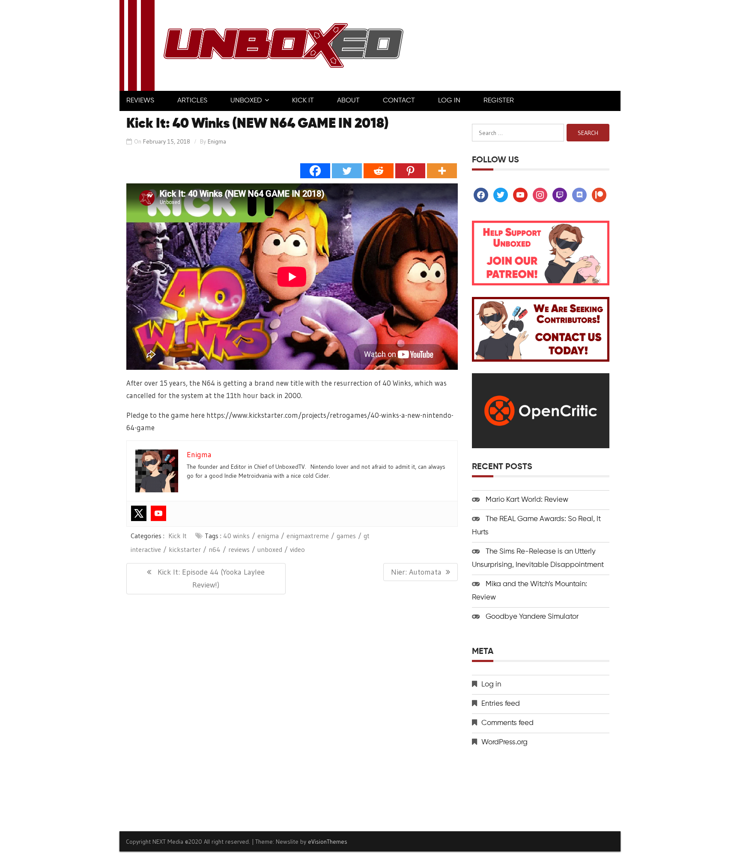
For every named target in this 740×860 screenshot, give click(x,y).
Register (498, 100)
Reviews (140, 100)
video (297, 549)
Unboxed (246, 100)
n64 (215, 549)
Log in (491, 684)
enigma (268, 535)
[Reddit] (379, 170)
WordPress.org (504, 742)
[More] (442, 170)
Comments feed (507, 723)
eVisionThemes (327, 841)
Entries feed (500, 703)
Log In (449, 100)
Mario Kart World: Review (527, 499)
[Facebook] (315, 170)
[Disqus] (292, 712)
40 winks (236, 535)
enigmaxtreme (307, 535)
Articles (192, 100)
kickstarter (185, 549)
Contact (399, 100)
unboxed (269, 549)
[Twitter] (347, 170)
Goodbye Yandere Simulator (532, 616)
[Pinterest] (410, 170)
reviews (239, 549)
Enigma (217, 141)
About (348, 100)
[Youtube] (158, 513)
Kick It (303, 100)
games (346, 535)
